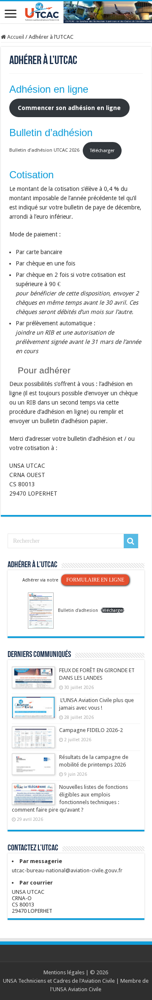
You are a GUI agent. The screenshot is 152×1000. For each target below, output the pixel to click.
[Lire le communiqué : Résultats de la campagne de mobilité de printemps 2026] (33, 768)
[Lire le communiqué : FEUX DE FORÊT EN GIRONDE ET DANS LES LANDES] (33, 681)
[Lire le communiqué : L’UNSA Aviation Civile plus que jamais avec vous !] (33, 711)
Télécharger (102, 150)
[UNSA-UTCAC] (76, 12)
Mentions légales (63, 972)
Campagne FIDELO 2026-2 (91, 730)
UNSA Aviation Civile (77, 989)
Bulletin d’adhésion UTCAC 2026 (44, 150)
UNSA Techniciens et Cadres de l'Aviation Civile (59, 981)
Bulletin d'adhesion (78, 610)
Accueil (15, 37)
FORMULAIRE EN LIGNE (95, 580)
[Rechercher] (131, 541)
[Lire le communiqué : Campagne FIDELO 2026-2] (33, 741)
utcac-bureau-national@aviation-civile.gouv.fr (67, 870)
